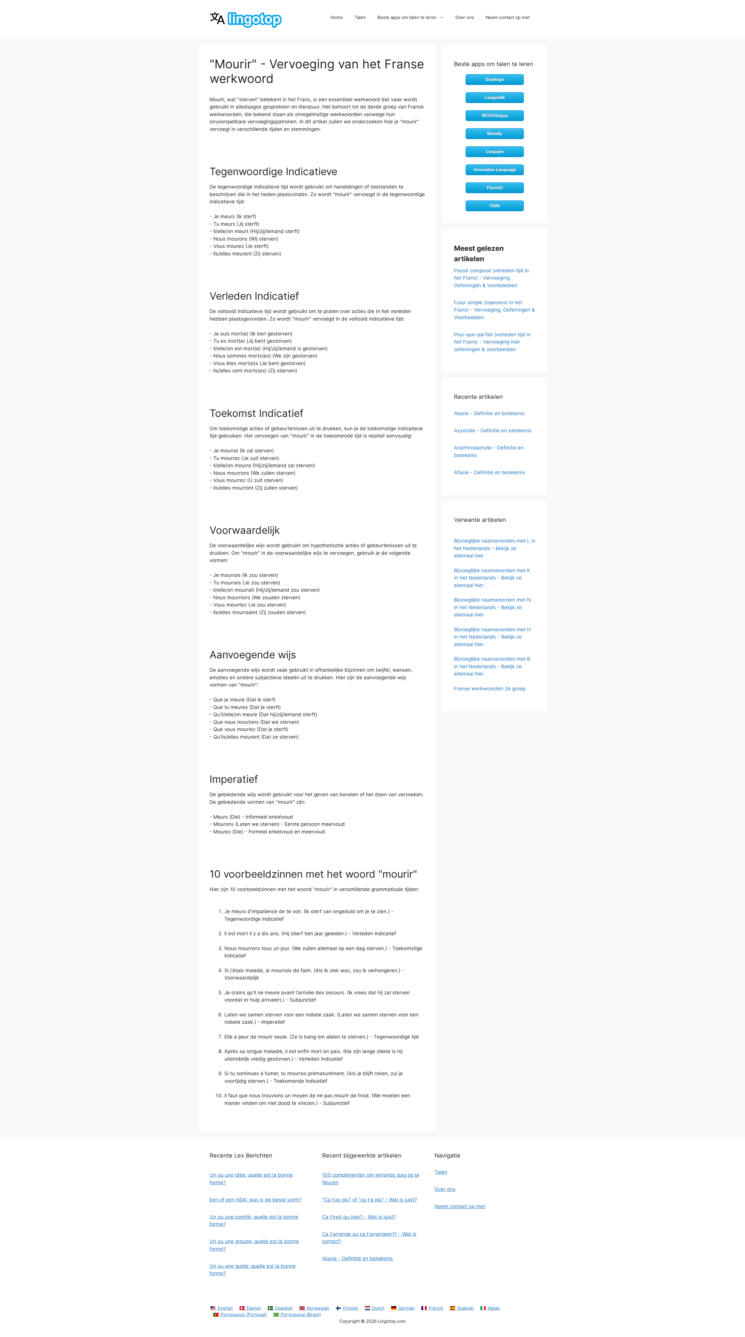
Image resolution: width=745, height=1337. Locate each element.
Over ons (464, 17)
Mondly (494, 133)
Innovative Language (495, 169)
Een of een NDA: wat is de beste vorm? (255, 1200)
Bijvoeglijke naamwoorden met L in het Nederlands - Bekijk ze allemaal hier (494, 548)
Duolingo (494, 79)
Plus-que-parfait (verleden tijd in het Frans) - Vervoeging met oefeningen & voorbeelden (492, 342)
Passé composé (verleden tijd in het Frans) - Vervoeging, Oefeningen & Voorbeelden (491, 278)
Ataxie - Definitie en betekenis (489, 413)
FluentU (495, 187)
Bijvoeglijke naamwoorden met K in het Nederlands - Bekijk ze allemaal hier (492, 578)
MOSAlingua (495, 115)
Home (337, 17)
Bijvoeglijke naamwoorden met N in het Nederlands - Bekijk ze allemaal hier (492, 607)
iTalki (494, 205)
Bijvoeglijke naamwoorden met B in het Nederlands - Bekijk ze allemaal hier (492, 666)
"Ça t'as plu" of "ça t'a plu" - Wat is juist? (369, 1200)
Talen (360, 17)
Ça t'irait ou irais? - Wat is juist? (359, 1217)
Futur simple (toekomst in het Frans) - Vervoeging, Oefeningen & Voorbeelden (494, 310)
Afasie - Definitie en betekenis (489, 472)
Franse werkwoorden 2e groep (490, 688)
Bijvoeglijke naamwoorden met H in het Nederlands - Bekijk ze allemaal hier (492, 637)
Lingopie (495, 151)
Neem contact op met (508, 17)
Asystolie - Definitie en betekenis (492, 430)
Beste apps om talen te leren (407, 17)
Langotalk (495, 97)
